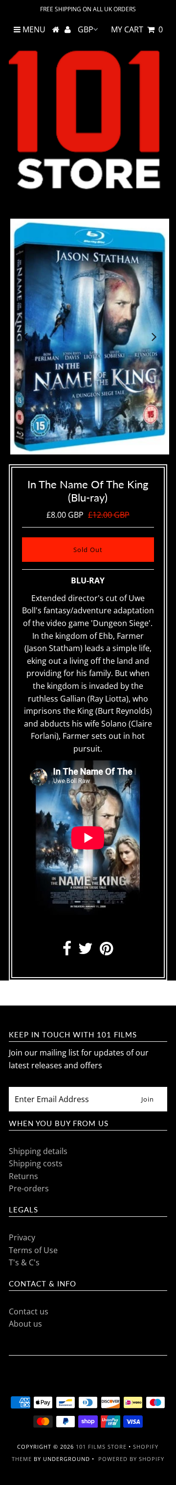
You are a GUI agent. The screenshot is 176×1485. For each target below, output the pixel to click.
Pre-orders (29, 1188)
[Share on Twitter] (85, 951)
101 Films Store (101, 1446)
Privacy (22, 1237)
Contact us (28, 1311)
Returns (23, 1176)
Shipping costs (36, 1163)
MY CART (137, 29)
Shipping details (38, 1151)
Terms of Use (33, 1250)
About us (25, 1323)
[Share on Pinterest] (106, 951)
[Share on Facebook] (67, 951)
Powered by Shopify (131, 1458)
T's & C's (24, 1262)
